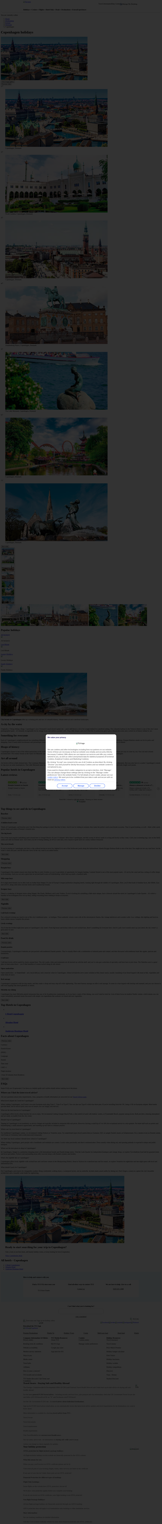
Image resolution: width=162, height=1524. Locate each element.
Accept (65, 786)
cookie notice (52, 777)
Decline (97, 786)
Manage (81, 786)
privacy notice (59, 780)
